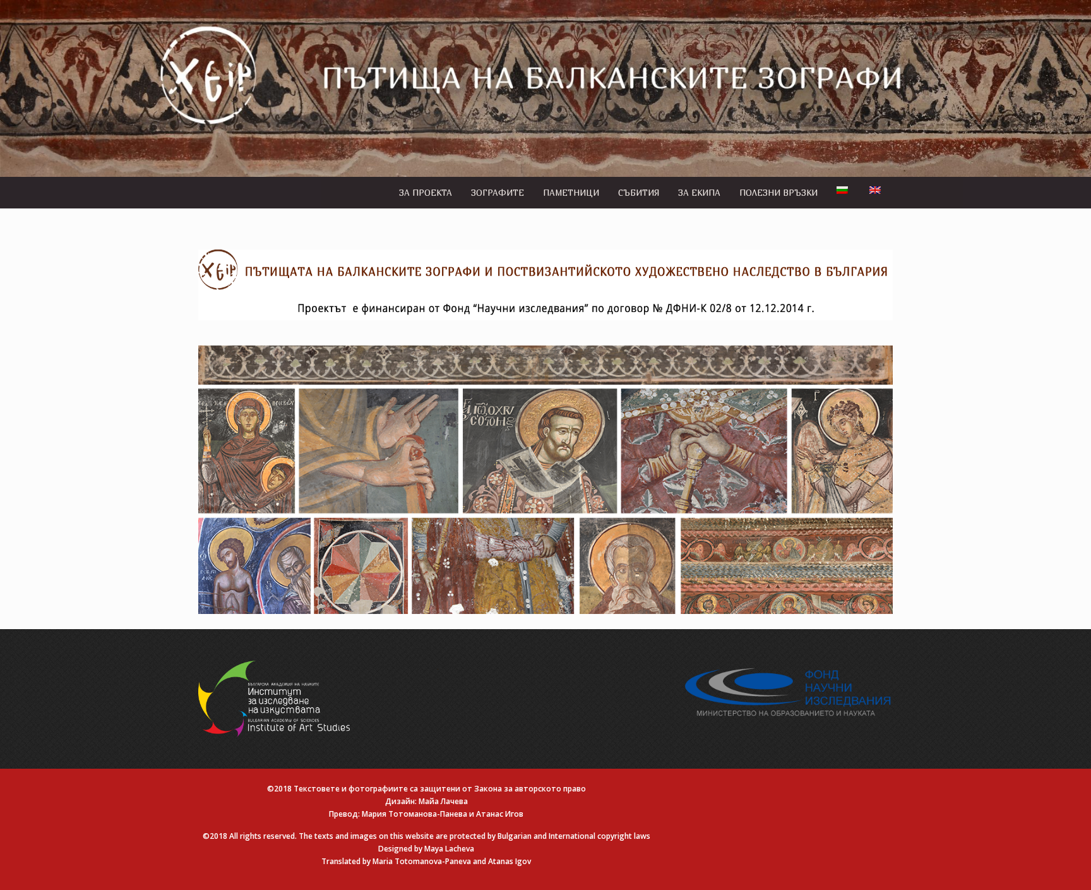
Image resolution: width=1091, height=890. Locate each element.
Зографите (497, 193)
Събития (638, 193)
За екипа (699, 193)
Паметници (571, 193)
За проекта (425, 193)
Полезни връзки (778, 193)
